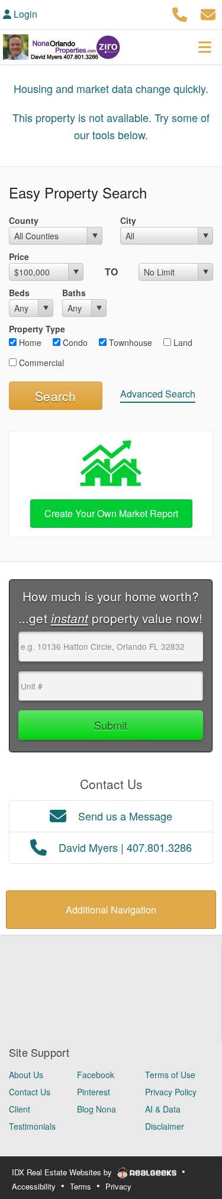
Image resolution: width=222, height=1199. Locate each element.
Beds (19, 293)
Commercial (40, 362)
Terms (80, 1186)
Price (19, 256)
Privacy (118, 1186)
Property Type (37, 329)
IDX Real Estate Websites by (63, 1172)
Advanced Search (157, 393)
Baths (74, 293)
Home (29, 342)
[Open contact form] (208, 13)
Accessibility (34, 1186)
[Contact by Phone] (179, 13)
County (23, 220)
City (128, 220)
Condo (74, 342)
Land (181, 342)
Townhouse (129, 342)
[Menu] (205, 47)
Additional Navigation (111, 909)
